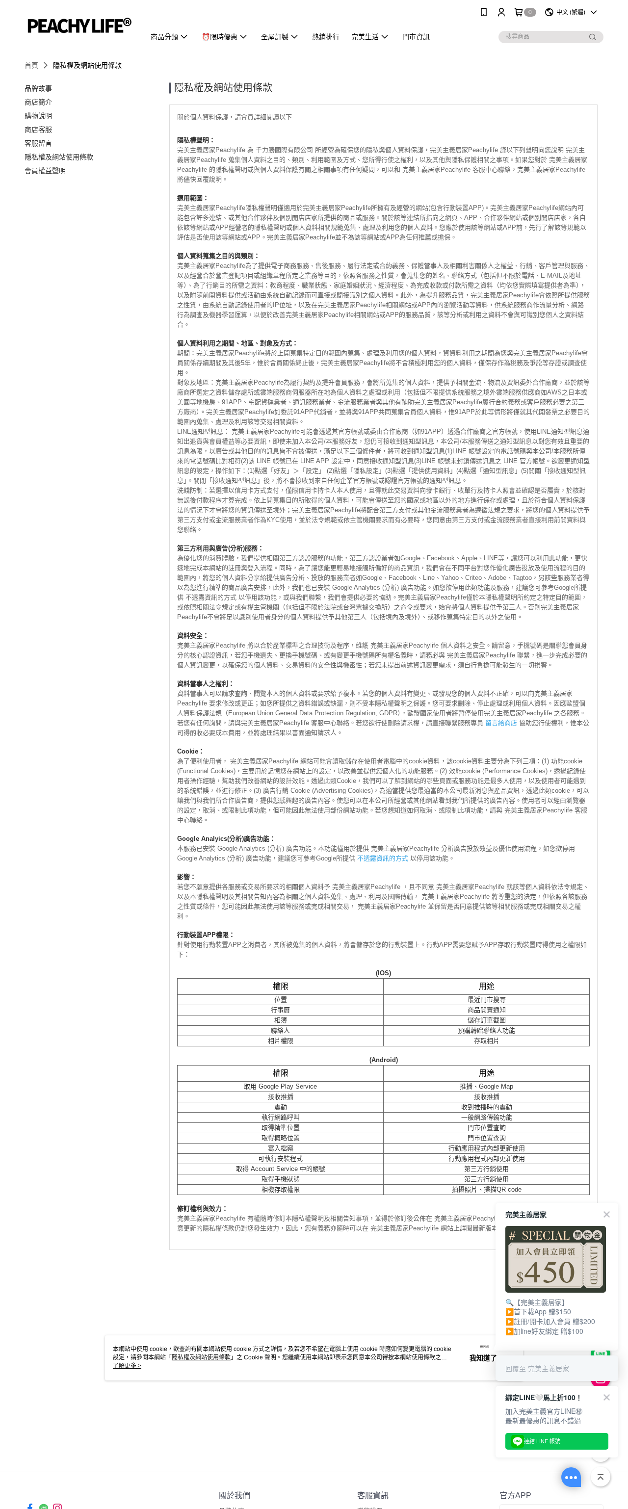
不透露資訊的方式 (382, 858)
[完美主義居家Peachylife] (79, 26)
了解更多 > (127, 1365)
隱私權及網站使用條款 (201, 1357)
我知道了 (483, 1358)
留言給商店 (501, 723)
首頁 (31, 65)
